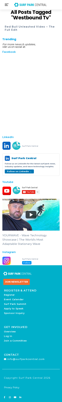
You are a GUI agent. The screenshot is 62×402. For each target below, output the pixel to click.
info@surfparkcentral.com (26, 359)
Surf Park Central (30, 146)
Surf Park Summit (15, 304)
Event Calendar (14, 299)
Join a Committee (15, 340)
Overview (10, 331)
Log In (8, 336)
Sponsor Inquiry (14, 313)
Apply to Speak (14, 308)
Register (9, 294)
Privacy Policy (11, 387)
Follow (26, 262)
